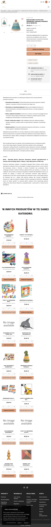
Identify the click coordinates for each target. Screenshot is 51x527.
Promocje (3, 497)
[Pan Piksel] (5, 2)
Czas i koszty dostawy (17, 498)
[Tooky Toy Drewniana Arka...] (14, 288)
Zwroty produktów (44, 500)
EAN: (27, 32)
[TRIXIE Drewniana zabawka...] (32, 255)
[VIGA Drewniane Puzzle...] (14, 255)
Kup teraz (38, 54)
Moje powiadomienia (43, 515)
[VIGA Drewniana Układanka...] (14, 419)
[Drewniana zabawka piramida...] (32, 353)
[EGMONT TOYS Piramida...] (32, 223)
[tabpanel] (16, 25)
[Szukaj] (48, 7)
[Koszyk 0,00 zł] (46, 2)
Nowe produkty (5, 500)
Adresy (41, 509)
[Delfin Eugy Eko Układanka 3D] (32, 321)
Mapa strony (29, 505)
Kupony (41, 512)
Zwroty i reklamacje (19, 501)
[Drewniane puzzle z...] (14, 386)
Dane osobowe (43, 497)
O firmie (28, 497)
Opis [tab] (25, 91)
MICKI (31, 30)
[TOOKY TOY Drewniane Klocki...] (32, 419)
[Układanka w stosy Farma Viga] (14, 321)
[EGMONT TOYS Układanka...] (32, 451)
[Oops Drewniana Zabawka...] (14, 223)
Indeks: (28, 28)
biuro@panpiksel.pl (46, 519)
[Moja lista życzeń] (43, 2)
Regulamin (16, 504)
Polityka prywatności (11, 523)
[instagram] (27, 487)
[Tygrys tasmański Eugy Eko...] (32, 386)
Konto (41, 494)
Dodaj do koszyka (38, 49)
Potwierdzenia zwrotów (43, 505)
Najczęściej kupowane (4, 503)
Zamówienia (42, 502)
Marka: (28, 30)
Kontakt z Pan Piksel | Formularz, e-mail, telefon (31, 501)
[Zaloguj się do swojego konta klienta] (41, 2)
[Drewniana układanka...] (32, 288)
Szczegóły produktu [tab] (25, 94)
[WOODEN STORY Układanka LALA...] (14, 451)
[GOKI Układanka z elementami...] (14, 353)
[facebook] (24, 487)
